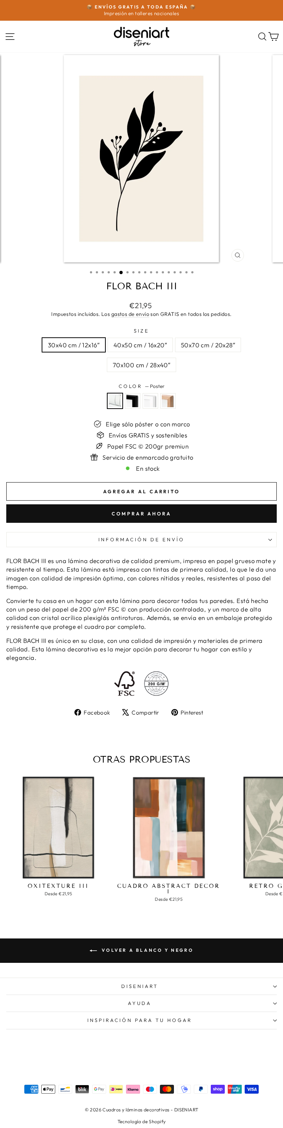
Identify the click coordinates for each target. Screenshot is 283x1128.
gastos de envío (130, 314)
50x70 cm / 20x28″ (208, 345)
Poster (115, 400)
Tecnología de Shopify (142, 1121)
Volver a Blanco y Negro (146, 950)
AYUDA (140, 1003)
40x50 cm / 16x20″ (140, 345)
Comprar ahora (141, 514)
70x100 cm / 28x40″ (141, 365)
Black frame (132, 400)
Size (141, 331)
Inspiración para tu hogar (139, 1020)
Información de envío (141, 539)
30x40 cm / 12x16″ (73, 345)
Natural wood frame (168, 400)
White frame (150, 400)
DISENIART (139, 986)
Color (142, 386)
